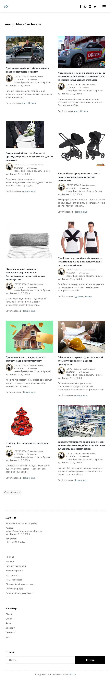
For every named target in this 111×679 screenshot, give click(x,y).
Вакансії (10, 561)
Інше (33, 191)
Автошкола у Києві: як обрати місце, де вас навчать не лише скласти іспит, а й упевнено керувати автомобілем (81, 76)
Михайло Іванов (36, 76)
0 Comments (32, 79)
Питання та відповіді (16, 566)
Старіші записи (12, 492)
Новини (32, 103)
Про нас (10, 556)
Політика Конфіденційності (19, 593)
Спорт (9, 618)
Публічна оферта (14, 588)
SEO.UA (72, 674)
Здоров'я (78, 296)
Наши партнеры (14, 579)
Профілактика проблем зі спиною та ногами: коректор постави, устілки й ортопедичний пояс (80, 262)
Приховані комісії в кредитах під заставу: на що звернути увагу (26, 359)
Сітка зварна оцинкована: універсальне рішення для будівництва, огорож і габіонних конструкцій (25, 274)
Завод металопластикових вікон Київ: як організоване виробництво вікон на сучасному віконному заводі (81, 445)
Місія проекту (13, 575)
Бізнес (9, 614)
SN (6, 6)
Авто (24, 103)
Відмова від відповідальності (20, 584)
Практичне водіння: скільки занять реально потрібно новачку (27, 70)
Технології (11, 632)
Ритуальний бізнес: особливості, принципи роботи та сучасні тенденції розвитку (29, 156)
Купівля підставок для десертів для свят (27, 444)
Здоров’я (10, 627)
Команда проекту (15, 570)
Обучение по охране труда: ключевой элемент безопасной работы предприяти (80, 361)
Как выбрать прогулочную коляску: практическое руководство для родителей (79, 177)
